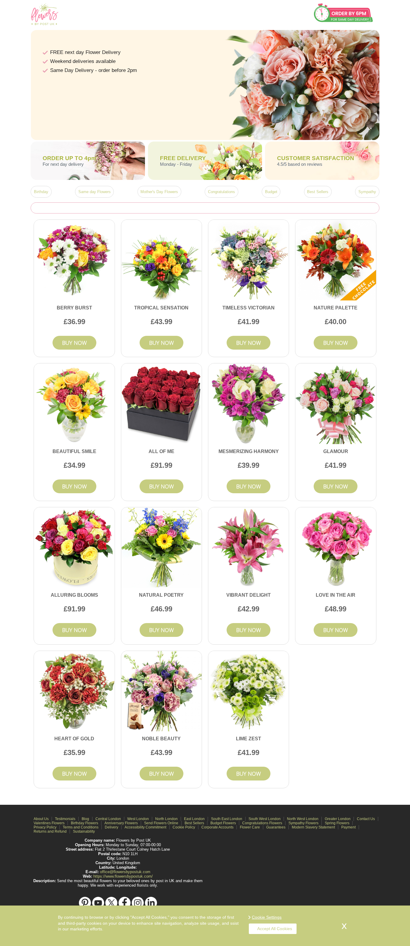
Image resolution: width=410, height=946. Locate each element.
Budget (271, 191)
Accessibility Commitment (145, 827)
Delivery (111, 827)
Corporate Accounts (217, 827)
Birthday (41, 191)
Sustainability (84, 831)
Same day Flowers (94, 191)
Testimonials (65, 819)
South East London (226, 819)
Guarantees (275, 827)
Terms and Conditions (80, 827)
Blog (85, 819)
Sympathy (367, 191)
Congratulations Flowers (262, 823)
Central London (108, 819)
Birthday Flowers (84, 823)
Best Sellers (317, 191)
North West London (302, 819)
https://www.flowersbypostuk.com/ (123, 876)
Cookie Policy (184, 827)
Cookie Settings (267, 917)
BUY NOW (74, 342)
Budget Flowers (223, 823)
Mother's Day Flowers (159, 191)
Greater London (338, 819)
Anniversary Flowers (121, 823)
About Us (41, 819)
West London (138, 819)
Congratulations (221, 191)
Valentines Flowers (49, 823)
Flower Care (250, 827)
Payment (348, 827)
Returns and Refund (50, 831)
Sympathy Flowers (303, 823)
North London (166, 819)
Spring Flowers (337, 823)
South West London (265, 819)
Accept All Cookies (274, 928)
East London (194, 819)
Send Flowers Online (161, 823)
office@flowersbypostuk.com (125, 872)
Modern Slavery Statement (313, 827)
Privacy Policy (45, 827)
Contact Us (366, 819)
